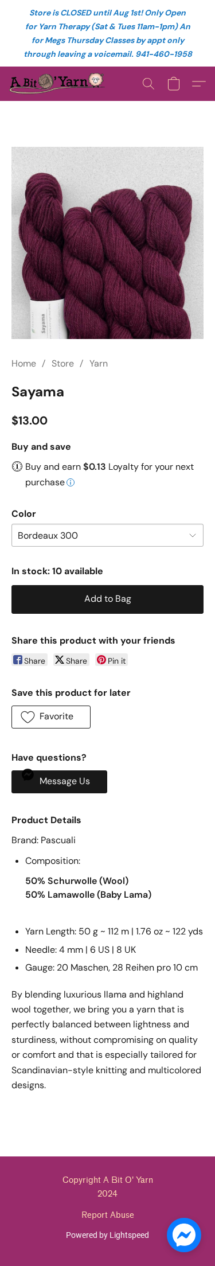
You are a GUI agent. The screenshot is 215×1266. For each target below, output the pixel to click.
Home (23, 363)
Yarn (98, 363)
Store (63, 363)
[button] (59, 84)
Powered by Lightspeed (107, 1235)
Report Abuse (107, 1215)
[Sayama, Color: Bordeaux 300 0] (107, 243)
